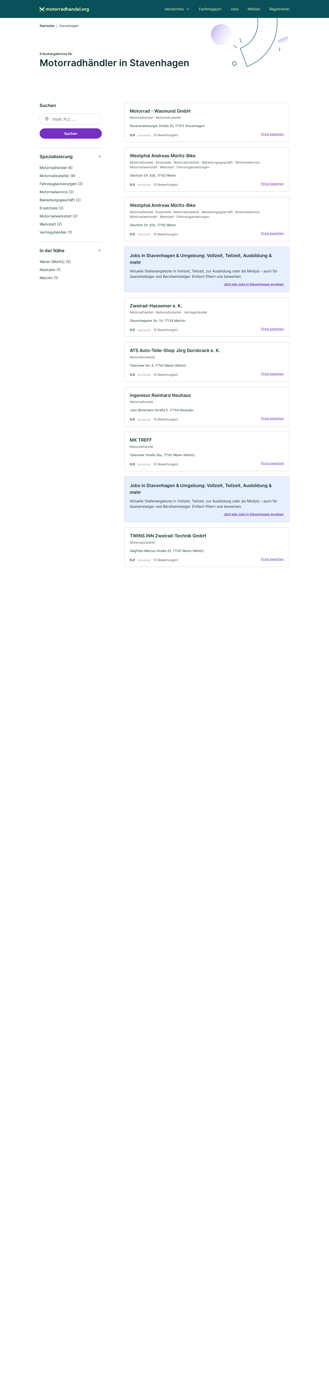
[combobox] (71, 119)
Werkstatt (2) (51, 224)
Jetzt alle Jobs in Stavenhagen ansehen (254, 284)
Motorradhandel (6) (56, 167)
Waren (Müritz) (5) (55, 261)
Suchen (70, 133)
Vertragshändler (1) (56, 232)
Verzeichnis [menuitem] (174, 9)
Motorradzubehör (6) (57, 175)
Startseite (47, 26)
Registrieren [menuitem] (279, 9)
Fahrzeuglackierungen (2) (61, 184)
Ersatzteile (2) (52, 208)
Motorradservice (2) (57, 192)
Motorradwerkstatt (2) (59, 216)
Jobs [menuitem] (234, 9)
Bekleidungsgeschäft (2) (60, 200)
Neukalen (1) (50, 269)
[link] (206, 122)
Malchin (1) (49, 278)
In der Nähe (52, 250)
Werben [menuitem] (254, 9)
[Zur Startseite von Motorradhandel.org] (64, 9)
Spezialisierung (56, 156)
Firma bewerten (272, 134)
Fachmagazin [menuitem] (210, 9)
